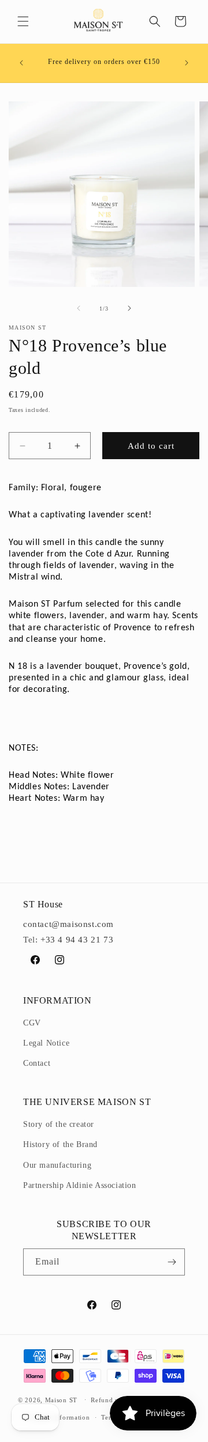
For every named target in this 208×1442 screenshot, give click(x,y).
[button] (23, 21)
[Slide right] (129, 308)
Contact (36, 1063)
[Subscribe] (171, 1262)
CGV (32, 1023)
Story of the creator (58, 1124)
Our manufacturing (57, 1165)
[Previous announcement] (21, 62)
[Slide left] (78, 308)
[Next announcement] (186, 62)
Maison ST (62, 1399)
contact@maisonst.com (68, 924)
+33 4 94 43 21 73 (76, 939)
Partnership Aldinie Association (79, 1185)
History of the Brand (60, 1144)
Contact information (59, 1417)
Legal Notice (46, 1043)
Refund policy (112, 1399)
